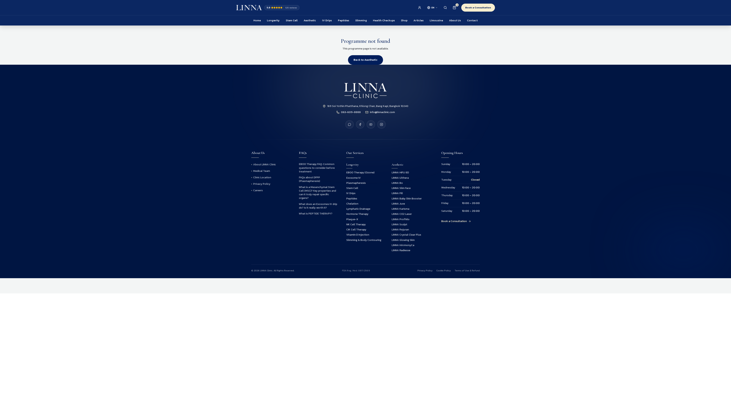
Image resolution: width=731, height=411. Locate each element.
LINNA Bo (397, 183)
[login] (419, 7)
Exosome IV (353, 178)
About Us (455, 20)
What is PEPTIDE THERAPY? (315, 213)
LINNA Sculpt (399, 224)
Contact (472, 20)
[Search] (445, 7)
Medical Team (261, 171)
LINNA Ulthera (400, 178)
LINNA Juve (398, 204)
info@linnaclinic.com (382, 112)
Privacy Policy (261, 184)
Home (257, 20)
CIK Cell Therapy (356, 229)
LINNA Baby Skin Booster (407, 198)
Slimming (361, 20)
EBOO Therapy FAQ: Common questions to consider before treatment (317, 167)
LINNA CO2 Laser (402, 214)
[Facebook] (360, 124)
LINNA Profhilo (400, 219)
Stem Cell (292, 20)
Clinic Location (262, 177)
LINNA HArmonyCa (403, 245)
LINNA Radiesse (401, 250)
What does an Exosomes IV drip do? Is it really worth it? (318, 206)
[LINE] (349, 124)
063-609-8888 (351, 112)
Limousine (436, 20)
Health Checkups (384, 20)
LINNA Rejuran (400, 229)
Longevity (273, 20)
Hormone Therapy (357, 214)
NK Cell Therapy (356, 224)
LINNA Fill (397, 193)
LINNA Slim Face (401, 188)
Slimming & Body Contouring (363, 240)
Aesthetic (310, 20)
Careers (258, 190)
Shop (404, 20)
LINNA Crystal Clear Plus (406, 235)
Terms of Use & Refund (467, 270)
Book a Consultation (478, 7)
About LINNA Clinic (264, 164)
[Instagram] (381, 124)
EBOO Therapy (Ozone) (360, 172)
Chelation (352, 204)
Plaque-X (352, 219)
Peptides (343, 20)
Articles (418, 20)
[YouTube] (371, 124)
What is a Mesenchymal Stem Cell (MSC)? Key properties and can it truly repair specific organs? (317, 192)
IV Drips (327, 20)
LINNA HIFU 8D (400, 172)
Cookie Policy (443, 270)
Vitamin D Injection (357, 235)
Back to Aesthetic (365, 60)
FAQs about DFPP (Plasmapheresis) (309, 179)
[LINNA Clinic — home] (249, 7)
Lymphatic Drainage (358, 209)
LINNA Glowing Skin (403, 240)
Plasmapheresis (356, 183)
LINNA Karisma (400, 209)
